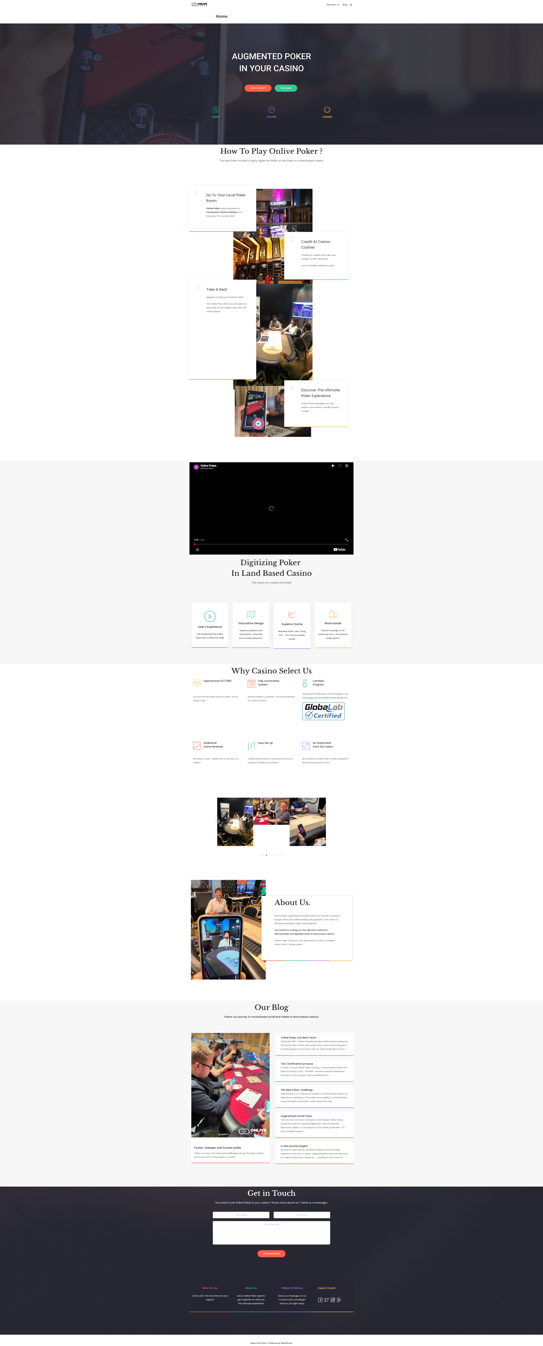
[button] (258, 88)
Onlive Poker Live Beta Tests (298, 1037)
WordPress (286, 1343)
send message (271, 1253)
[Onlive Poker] (199, 5)
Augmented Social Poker (296, 1116)
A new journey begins (294, 1146)
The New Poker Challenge (297, 1090)
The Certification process (297, 1063)
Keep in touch (327, 1288)
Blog (345, 4)
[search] (351, 5)
